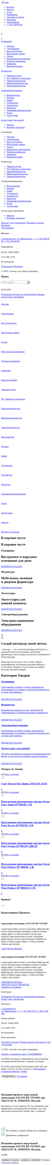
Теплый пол (12, 105)
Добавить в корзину (10, 1160)
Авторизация (13, 22)
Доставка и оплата (15, 17)
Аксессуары (12, 115)
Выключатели (13, 95)
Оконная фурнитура (16, 81)
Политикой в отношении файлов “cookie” (23, 1070)
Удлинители (12, 103)
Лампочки (11, 64)
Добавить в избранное (30, 1160)
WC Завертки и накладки (19, 78)
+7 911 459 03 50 (29, 1011)
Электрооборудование (11, 90)
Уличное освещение (16, 61)
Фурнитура (6, 71)
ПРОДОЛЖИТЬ (8, 1076)
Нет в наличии (11, 774)
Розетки (10, 98)
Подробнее (22, 1076)
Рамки (10, 100)
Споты (10, 56)
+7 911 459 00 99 (14, 24)
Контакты (11, 19)
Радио (9, 113)
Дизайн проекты (27, 1042)
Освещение (6, 41)
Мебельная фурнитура (17, 83)
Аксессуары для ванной (12, 120)
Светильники (13, 48)
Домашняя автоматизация (19, 110)
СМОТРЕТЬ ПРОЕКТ (11, 949)
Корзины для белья (16, 127)
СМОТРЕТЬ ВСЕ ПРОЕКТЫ (15, 984)
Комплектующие (15, 66)
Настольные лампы (16, 53)
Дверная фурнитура (16, 86)
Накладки (11, 108)
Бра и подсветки (14, 51)
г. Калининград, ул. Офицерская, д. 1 (19, 239)
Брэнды (10, 9)
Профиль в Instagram (12, 987)
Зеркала (10, 125)
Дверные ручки (14, 76)
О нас (9, 12)
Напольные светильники (18, 58)
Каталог (10, 7)
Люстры (10, 46)
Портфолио (12, 14)
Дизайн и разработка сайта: (14, 1054)
